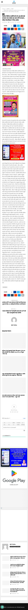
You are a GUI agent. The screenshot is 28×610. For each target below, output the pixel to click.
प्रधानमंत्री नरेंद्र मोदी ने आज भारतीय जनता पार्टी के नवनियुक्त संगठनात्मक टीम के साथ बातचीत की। (17, 590)
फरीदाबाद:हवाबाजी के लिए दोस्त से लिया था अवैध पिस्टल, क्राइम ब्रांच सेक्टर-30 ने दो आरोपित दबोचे (17, 573)
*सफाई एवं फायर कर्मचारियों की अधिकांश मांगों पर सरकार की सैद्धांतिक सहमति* (17, 565)
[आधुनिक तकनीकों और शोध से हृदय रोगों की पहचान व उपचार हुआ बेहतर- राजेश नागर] (5, 558)
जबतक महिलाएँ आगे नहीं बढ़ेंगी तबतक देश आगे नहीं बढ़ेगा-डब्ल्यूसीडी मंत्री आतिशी (14, 312)
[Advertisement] (14, 525)
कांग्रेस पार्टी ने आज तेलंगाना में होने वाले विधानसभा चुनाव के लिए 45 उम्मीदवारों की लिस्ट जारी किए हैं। (14, 303)
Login (24, 418)
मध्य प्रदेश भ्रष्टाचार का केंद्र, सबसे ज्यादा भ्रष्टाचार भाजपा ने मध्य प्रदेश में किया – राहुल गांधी (13, 396)
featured (5, 287)
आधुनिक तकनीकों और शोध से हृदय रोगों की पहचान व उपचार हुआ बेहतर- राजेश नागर (17, 557)
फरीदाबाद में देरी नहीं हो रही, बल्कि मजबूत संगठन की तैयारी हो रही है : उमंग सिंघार (17, 581)
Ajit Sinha (5, 22)
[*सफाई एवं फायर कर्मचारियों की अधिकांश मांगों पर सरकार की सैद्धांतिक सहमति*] (5, 566)
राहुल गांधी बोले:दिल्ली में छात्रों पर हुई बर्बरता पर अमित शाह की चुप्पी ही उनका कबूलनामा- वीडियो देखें (13, 374)
